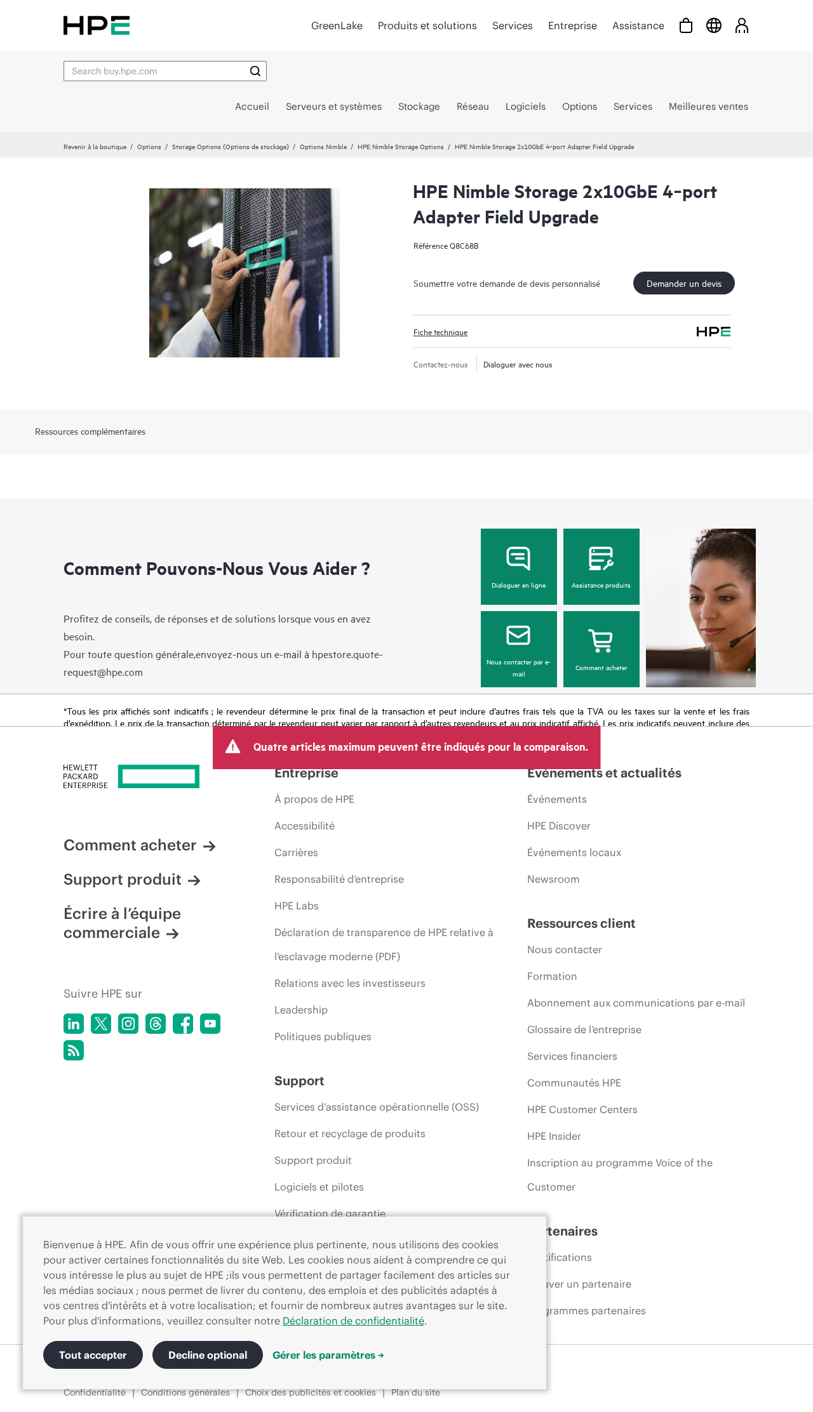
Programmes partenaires (586, 1310)
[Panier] (686, 25)
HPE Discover (559, 825)
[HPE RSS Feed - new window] (74, 1050)
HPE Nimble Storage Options (401, 146)
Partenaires (562, 1231)
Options (149, 146)
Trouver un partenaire (579, 1283)
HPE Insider (554, 1136)
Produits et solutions (427, 25)
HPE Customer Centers (582, 1109)
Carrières (296, 852)
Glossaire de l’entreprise (584, 1029)
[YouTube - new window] (210, 1023)
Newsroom (553, 879)
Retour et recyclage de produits (350, 1133)
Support (299, 1080)
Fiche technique (440, 331)
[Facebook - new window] (183, 1023)
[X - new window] (101, 1023)
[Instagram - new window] (128, 1023)
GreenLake (337, 25)
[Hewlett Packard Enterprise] (97, 25)
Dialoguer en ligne (519, 584)
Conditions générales (185, 1392)
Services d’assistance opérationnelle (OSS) (376, 1106)
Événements (557, 799)
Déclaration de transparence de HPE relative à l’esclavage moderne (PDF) (384, 944)
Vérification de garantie (330, 1213)
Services (512, 25)
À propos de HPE (314, 799)
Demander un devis (684, 283)
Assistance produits (601, 584)
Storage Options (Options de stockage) (230, 146)
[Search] (255, 71)
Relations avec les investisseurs (350, 983)
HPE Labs (296, 905)
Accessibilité (304, 825)
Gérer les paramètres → (328, 1355)
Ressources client (581, 923)
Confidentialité (95, 1392)
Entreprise (572, 25)
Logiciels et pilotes (319, 1186)
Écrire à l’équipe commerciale (122, 923)
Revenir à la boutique (95, 146)
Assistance (638, 25)
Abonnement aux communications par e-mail (636, 1002)
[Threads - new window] (155, 1023)
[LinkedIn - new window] (74, 1023)
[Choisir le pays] (714, 25)
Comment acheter (601, 667)
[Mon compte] (741, 25)
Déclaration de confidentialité (353, 1320)
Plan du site (415, 1392)
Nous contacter (564, 949)
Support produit (123, 878)
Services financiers (572, 1056)
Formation (552, 976)
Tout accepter (93, 1355)
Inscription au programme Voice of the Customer (620, 1174)
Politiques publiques (323, 1036)
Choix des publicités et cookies (310, 1392)
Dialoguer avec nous (518, 363)
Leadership (301, 1009)
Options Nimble (323, 146)
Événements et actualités (604, 773)
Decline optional (207, 1355)
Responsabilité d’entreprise (339, 879)
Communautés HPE (574, 1082)
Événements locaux (574, 852)
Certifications (559, 1257)
